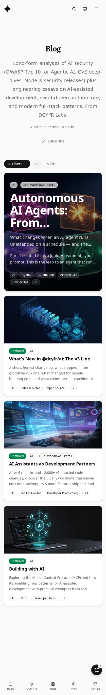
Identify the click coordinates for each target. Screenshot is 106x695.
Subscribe (56, 141)
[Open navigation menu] (96, 8)
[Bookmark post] (94, 180)
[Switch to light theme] (84, 8)
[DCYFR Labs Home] (7, 8)
